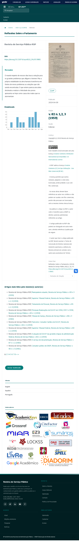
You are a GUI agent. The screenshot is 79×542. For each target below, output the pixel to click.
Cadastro (6, 17)
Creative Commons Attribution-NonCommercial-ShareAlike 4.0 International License (61, 157)
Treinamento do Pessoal (40, 304)
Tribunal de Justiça (38, 316)
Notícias (6, 527)
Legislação (56, 2)
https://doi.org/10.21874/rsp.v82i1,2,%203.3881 (23, 59)
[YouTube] (20, 504)
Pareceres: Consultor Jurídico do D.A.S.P (46, 322)
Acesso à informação (32, 2)
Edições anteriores (10, 519)
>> (18, 354)
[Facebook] (25, 504)
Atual (6, 515)
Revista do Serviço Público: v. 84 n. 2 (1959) (31, 337)
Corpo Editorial (47, 490)
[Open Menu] (4, 6)
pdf (53, 90)
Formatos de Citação (57, 276)
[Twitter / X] (10, 504)
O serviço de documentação (42, 340)
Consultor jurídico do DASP (41, 346)
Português (8, 394)
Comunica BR (17, 2)
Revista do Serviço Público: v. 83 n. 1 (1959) (24, 313)
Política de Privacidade (49, 502)
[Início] (5, 27)
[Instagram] (5, 504)
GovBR (4, 2)
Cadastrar (45, 519)
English (7, 387)
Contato (44, 498)
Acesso (5, 20)
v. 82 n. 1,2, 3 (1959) (21, 27)
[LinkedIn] (15, 504)
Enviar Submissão (14, 368)
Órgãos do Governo (71, 2)
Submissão (45, 494)
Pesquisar (9, 10)
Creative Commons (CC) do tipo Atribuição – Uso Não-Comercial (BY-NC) (61, 168)
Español (7, 390)
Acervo (11, 27)
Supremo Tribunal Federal (41, 298)
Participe (46, 2)
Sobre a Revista (47, 486)
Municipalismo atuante (40, 292)
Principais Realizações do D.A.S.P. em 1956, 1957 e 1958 (53, 310)
